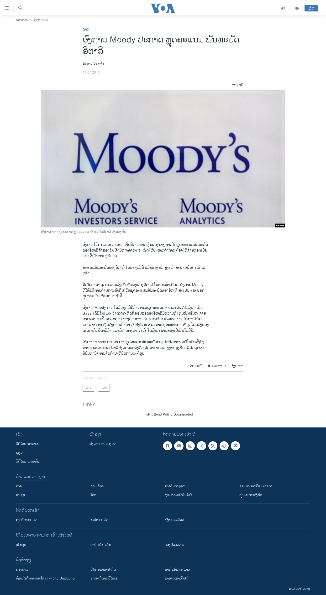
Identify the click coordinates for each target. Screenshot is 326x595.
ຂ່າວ (86, 29)
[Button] (237, 85)
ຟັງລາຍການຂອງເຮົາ (102, 443)
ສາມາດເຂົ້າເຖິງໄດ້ (177, 578)
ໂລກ (93, 495)
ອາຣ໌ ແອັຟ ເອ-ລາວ (177, 569)
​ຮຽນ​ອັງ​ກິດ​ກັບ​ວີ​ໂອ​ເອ (103, 578)
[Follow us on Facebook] (167, 445)
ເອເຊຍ (20, 495)
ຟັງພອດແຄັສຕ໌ (174, 519)
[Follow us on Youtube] (178, 445)
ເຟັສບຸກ (21, 544)
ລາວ (19, 486)
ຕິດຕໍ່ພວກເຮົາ (99, 519)
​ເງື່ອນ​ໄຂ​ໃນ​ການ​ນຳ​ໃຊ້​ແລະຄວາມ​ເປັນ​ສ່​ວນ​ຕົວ (45, 578)
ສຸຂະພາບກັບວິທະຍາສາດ (255, 486)
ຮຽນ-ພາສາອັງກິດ (250, 495)
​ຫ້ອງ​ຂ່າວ (22, 569)
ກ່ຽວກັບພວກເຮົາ (26, 519)
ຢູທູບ (19, 452)
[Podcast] (224, 445)
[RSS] (212, 445)
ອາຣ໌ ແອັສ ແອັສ (100, 544)
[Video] (297, 8)
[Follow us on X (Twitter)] (201, 445)
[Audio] (283, 8)
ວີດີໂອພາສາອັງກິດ (28, 461)
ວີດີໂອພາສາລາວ (27, 443)
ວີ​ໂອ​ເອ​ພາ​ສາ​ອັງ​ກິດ (103, 569)
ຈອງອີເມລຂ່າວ (174, 544)
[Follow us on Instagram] (190, 445)
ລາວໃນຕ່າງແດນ (175, 486)
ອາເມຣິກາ (97, 486)
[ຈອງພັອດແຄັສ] (235, 445)
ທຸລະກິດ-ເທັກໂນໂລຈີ (178, 495)
